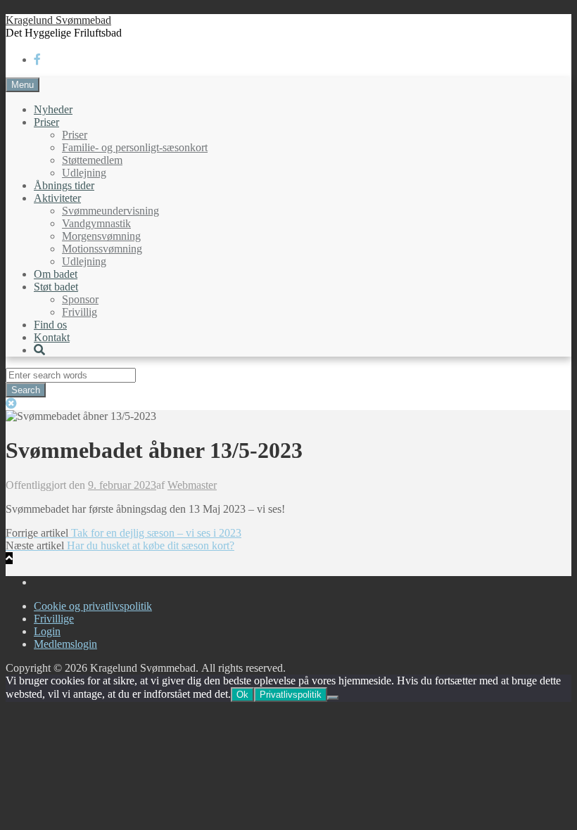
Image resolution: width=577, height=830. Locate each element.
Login (47, 631)
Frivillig (79, 312)
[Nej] (332, 698)
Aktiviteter (57, 198)
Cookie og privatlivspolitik (93, 606)
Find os (50, 325)
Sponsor (80, 299)
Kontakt (52, 337)
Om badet (55, 274)
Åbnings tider (64, 185)
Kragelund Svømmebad (58, 20)
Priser (46, 122)
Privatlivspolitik (291, 694)
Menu (22, 84)
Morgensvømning (101, 236)
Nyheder (53, 109)
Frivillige (54, 619)
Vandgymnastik (96, 223)
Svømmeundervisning (110, 211)
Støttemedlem (92, 160)
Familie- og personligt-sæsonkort (135, 147)
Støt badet (56, 287)
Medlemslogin (65, 644)
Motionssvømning (102, 249)
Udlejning (84, 173)
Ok (242, 694)
